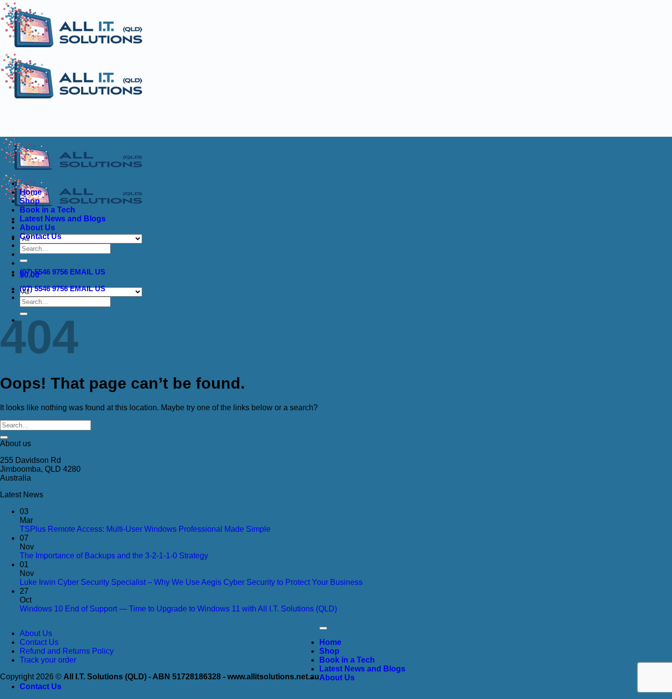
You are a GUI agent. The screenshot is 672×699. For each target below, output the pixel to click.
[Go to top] (323, 628)
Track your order (48, 660)
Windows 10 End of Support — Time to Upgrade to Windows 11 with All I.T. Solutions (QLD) (178, 609)
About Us (37, 227)
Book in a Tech (47, 210)
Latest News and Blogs (63, 218)
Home (31, 192)
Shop (30, 201)
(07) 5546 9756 (44, 272)
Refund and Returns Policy (67, 651)
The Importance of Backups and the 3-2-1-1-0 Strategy (114, 555)
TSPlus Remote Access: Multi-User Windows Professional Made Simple (145, 529)
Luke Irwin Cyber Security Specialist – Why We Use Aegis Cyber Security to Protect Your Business (191, 582)
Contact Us (40, 236)
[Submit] (24, 260)
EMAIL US (87, 272)
